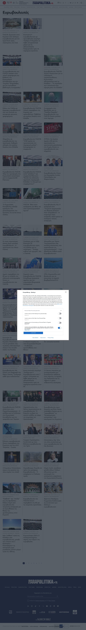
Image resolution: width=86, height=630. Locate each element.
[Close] (66, 292)
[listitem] (43, 310)
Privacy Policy (51, 337)
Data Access (43, 337)
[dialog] (43, 315)
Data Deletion (35, 337)
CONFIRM (33, 332)
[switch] (59, 313)
